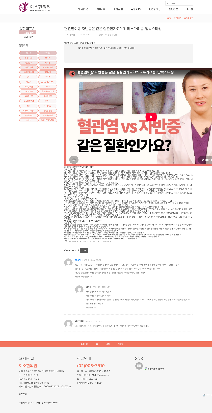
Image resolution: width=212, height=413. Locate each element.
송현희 (28, 120)
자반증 (92, 241)
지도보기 (23, 394)
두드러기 (47, 53)
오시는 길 (118, 9)
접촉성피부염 (29, 101)
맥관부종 (47, 72)
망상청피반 (29, 67)
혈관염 (98, 241)
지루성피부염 (48, 67)
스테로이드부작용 (47, 82)
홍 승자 (78, 260)
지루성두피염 (29, 72)
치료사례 (101, 9)
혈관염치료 (107, 241)
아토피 (28, 82)
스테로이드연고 (28, 111)
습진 (28, 106)
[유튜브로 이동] (139, 369)
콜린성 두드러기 (48, 91)
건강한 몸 (173, 9)
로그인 (189, 9)
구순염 (47, 77)
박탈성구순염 (48, 115)
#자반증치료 (73, 241)
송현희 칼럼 (112, 35)
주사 (47, 87)
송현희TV (136, 9)
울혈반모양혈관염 (47, 120)
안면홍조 (28, 63)
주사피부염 (29, 58)
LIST (84, 250)
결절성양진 (48, 111)
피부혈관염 (29, 115)
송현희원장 (48, 96)
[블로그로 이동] (155, 369)
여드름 (47, 63)
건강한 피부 (155, 9)
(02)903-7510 (91, 365)
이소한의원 (83, 9)
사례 (108, 344)
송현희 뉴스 (29, 36)
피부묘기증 (29, 96)
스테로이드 (29, 91)
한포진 (47, 101)
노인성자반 (84, 241)
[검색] (190, 3)
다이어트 (47, 106)
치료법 (120, 344)
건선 (28, 77)
